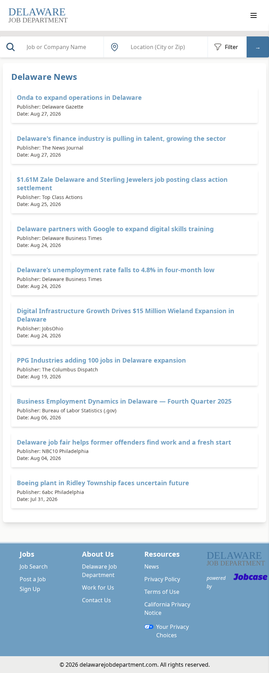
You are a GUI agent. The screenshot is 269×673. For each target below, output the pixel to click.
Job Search (34, 566)
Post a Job (33, 579)
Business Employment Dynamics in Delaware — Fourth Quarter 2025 (124, 401)
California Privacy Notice (167, 608)
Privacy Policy (162, 579)
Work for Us (98, 587)
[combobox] (62, 46)
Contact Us (96, 600)
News (151, 566)
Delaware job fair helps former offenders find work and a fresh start (124, 442)
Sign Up (30, 589)
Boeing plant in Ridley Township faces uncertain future (103, 483)
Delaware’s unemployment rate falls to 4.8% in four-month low (115, 270)
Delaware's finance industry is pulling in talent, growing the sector (121, 138)
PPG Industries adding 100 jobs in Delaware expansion (101, 360)
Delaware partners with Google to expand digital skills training (115, 229)
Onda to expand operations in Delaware (79, 97)
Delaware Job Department (99, 571)
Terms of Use (161, 592)
